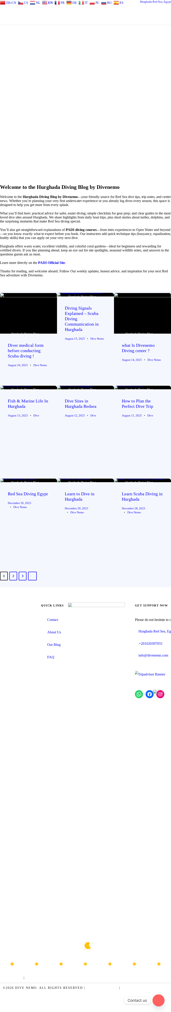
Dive (36, 415)
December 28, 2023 (133, 508)
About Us (54, 632)
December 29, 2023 (76, 508)
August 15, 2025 (75, 338)
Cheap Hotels (145, 977)
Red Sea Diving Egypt (28, 493)
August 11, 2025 (132, 415)
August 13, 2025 (18, 415)
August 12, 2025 (75, 415)
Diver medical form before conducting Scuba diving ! (26, 350)
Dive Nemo (40, 365)
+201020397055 (150, 643)
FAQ (50, 657)
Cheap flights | (114, 977)
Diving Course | (81, 977)
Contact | (53, 977)
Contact (52, 620)
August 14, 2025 (132, 359)
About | (34, 977)
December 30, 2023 (19, 503)
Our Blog (54, 645)
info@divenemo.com (153, 655)
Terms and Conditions (145, 988)
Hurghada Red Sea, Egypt (155, 1)
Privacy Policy (102, 988)
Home (17, 977)
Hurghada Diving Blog (25, 333)
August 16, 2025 (18, 365)
